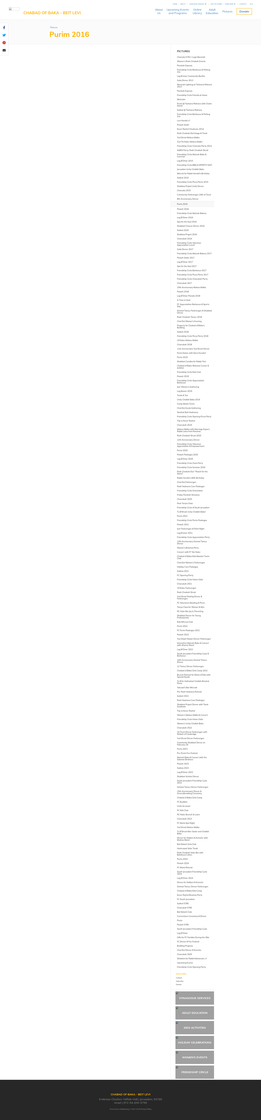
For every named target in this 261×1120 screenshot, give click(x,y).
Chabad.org (124, 1109)
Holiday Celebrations (194, 1042)
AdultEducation (212, 11)
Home (175, 4)
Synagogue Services (195, 998)
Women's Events (194, 1057)
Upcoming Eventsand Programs (178, 11)
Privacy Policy (146, 1109)
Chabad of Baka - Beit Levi (52, 12)
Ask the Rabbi (216, 4)
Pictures (227, 11)
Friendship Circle (194, 1072)
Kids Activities (195, 1027)
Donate (244, 11)
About (182, 4)
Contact (243, 4)
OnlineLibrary (197, 11)
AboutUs (159, 11)
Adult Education (195, 1013)
